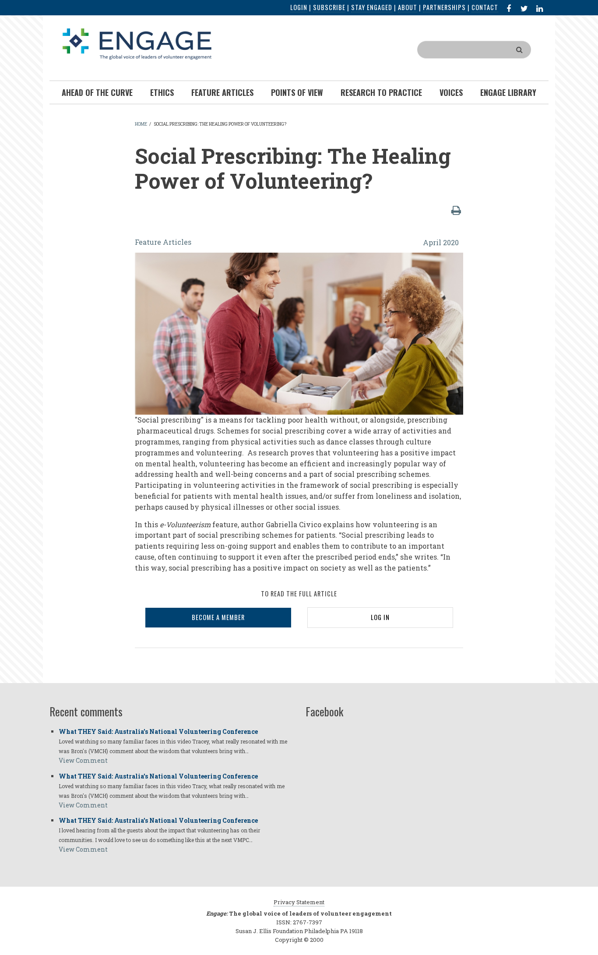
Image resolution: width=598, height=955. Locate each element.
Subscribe (329, 7)
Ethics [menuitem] (162, 92)
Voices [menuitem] (451, 92)
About (407, 7)
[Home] (137, 43)
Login (298, 7)
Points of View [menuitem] (297, 92)
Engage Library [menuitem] (508, 92)
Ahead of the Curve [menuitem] (97, 92)
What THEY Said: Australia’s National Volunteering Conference (158, 731)
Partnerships (444, 7)
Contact (484, 7)
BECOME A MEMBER (218, 617)
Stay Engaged (371, 7)
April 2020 (441, 242)
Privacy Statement (299, 902)
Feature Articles (163, 242)
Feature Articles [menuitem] (222, 92)
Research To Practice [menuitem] (381, 92)
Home (141, 124)
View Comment (83, 760)
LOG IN (380, 617)
